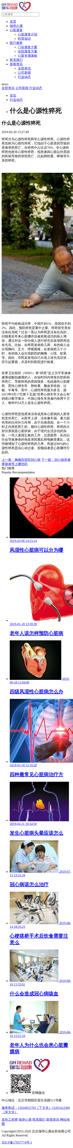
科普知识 (24, 38)
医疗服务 (16, 43)
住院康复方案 (27, 51)
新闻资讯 (16, 64)
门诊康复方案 (27, 47)
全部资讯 (24, 68)
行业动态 (24, 77)
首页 (13, 21)
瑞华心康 (16, 26)
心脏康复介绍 (27, 34)
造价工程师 (10, 1119)
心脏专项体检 (27, 55)
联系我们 (16, 60)
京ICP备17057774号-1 (17, 1142)
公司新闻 (24, 72)
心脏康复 (16, 30)
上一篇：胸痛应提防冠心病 (21, 459)
